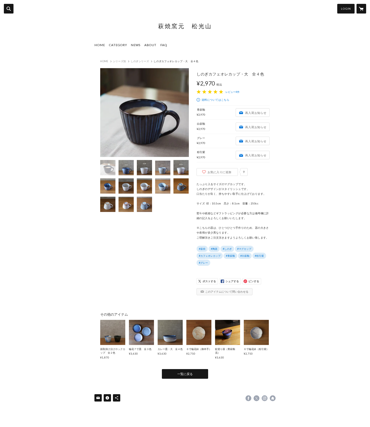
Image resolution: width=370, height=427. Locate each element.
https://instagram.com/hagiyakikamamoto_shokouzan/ (264, 398)
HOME (99, 45)
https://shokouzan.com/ (273, 398)
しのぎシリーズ (140, 61)
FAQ (163, 45)
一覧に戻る (185, 374)
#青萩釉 (230, 255)
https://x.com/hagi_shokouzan (256, 398)
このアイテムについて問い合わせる (226, 291)
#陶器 (214, 248)
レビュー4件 (232, 91)
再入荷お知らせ (255, 112)
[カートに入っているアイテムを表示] (361, 9)
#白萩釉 (244, 255)
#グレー (203, 262)
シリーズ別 (119, 61)
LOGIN (346, 8)
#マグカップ (244, 248)
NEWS (135, 45)
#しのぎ (227, 248)
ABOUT (150, 45)
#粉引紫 (259, 255)
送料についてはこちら (215, 99)
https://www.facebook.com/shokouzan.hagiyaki (248, 398)
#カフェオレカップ (209, 255)
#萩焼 (202, 248)
